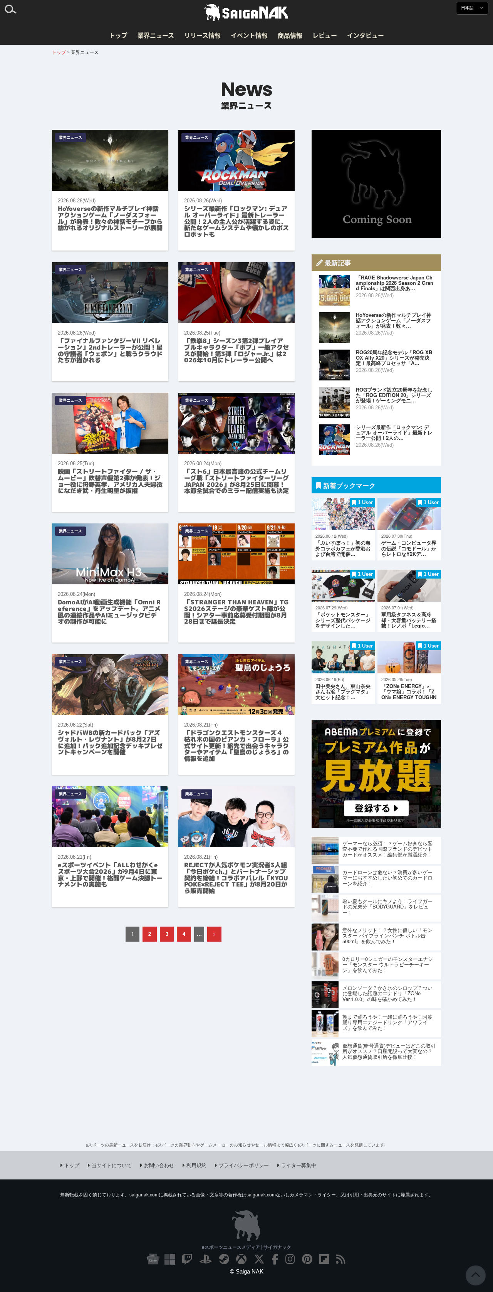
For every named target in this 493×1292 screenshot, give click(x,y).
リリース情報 (202, 35)
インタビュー (365, 35)
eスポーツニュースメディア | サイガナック (246, 1246)
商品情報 (290, 35)
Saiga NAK (246, 13)
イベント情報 (249, 35)
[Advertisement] (376, 184)
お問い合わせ (159, 1165)
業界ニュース (156, 35)
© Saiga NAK (246, 1271)
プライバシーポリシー (244, 1165)
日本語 (468, 7)
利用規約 (196, 1165)
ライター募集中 (298, 1165)
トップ (118, 35)
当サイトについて (112, 1165)
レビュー (324, 35)
